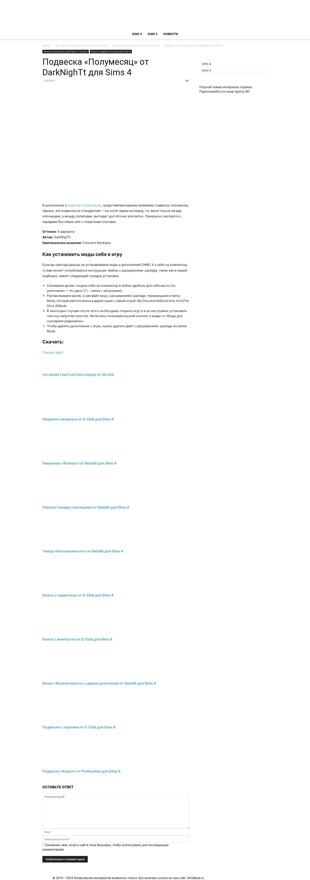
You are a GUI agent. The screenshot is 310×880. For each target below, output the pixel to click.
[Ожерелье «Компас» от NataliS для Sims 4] (65, 455)
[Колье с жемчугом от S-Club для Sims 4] (65, 631)
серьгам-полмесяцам (84, 205)
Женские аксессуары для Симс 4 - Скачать (81, 45)
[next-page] (43, 779)
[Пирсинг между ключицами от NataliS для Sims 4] (65, 499)
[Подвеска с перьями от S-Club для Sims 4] (65, 719)
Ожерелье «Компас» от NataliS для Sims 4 (79, 463)
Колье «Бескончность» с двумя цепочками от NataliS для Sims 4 (99, 683)
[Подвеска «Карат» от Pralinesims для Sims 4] (65, 763)
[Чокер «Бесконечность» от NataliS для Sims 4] (65, 543)
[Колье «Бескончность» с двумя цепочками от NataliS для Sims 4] (65, 675)
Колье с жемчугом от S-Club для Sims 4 (77, 639)
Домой (46, 45)
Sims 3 (152, 34)
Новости (170, 34)
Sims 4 (137, 34)
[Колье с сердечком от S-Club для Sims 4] (65, 587)
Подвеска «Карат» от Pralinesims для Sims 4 (81, 771)
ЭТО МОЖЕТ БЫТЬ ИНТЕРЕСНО (66, 375)
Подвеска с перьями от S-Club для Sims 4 (79, 727)
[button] (262, 34)
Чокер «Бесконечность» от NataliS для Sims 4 (82, 551)
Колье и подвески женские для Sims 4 (135, 45)
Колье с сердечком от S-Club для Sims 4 (77, 595)
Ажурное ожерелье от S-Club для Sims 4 (78, 419)
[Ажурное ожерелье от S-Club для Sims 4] (65, 411)
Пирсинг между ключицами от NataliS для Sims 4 (85, 507)
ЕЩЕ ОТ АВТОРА (102, 375)
